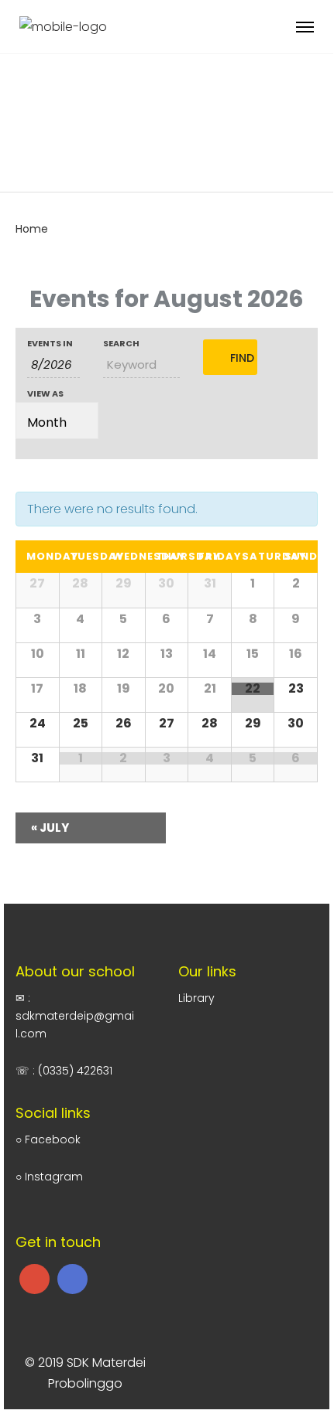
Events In (50, 343)
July (50, 827)
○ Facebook (48, 1139)
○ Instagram (49, 1176)
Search (121, 343)
